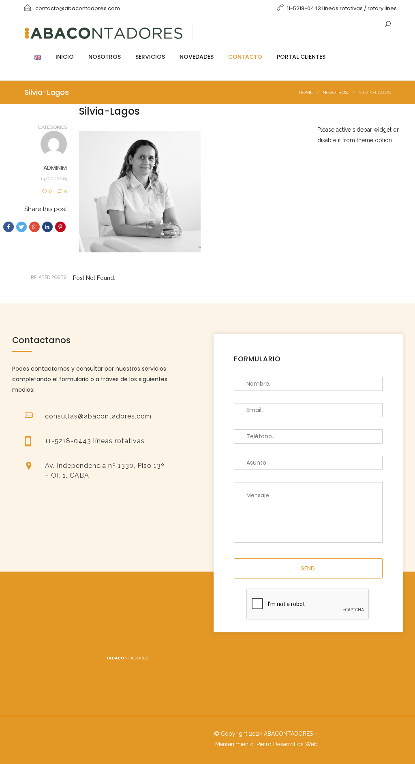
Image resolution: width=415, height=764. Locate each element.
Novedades (197, 57)
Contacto (245, 57)
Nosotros (104, 57)
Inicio (65, 57)
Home (306, 92)
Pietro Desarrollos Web (287, 744)
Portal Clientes (301, 57)
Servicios (150, 57)
